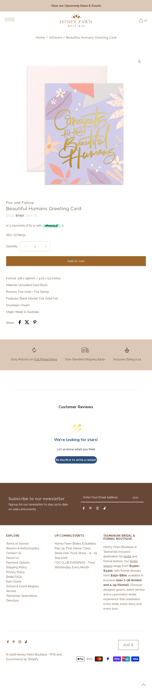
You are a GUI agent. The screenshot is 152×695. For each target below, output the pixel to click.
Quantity (12, 246)
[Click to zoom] (139, 61)
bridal (127, 556)
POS (53, 654)
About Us (12, 558)
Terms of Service (17, 543)
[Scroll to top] (143, 684)
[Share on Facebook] (20, 323)
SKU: (9, 235)
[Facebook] (84, 509)
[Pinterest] (90, 509)
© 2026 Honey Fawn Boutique (27, 654)
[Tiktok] (105, 509)
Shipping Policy (16, 567)
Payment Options (18, 562)
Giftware (55, 37)
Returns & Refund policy (22, 548)
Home (40, 37)
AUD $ (128, 645)
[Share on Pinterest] (34, 323)
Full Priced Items (45, 359)
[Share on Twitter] (27, 323)
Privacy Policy (15, 572)
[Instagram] (97, 509)
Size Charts (13, 581)
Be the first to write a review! (76, 460)
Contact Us (13, 553)
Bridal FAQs (14, 577)
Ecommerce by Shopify (22, 659)
